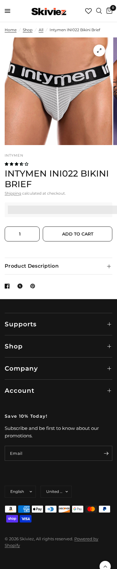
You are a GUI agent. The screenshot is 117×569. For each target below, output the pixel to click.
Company (21, 368)
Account (19, 390)
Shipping (13, 193)
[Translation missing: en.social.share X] (21, 286)
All (41, 29)
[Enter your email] (106, 453)
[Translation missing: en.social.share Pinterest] (34, 286)
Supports (21, 324)
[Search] (99, 11)
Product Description (32, 266)
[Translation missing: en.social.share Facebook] (8, 286)
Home (11, 29)
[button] (17, 164)
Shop (27, 29)
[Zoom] (99, 50)
